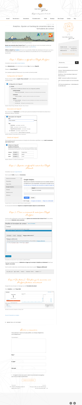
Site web (13, 368)
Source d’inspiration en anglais (12, 315)
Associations (26, 18)
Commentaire (14, 337)
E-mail (13, 361)
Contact (68, 18)
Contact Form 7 (8, 47)
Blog (75, 18)
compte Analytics (21, 63)
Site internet (17, 322)
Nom (13, 354)
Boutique (52, 18)
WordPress (33, 47)
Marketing (10, 322)
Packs (45, 18)
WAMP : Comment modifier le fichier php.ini (67, 78)
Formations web (36, 18)
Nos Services (16, 18)
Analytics (17, 50)
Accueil (7, 18)
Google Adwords (18, 171)
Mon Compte (61, 18)
